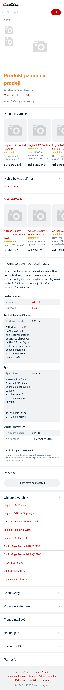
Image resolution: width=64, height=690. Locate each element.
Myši (8, 19)
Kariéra (45, 680)
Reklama (20, 680)
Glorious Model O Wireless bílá (21, 521)
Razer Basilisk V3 (13, 562)
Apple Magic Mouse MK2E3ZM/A (22, 546)
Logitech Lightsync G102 (17, 530)
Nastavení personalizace (21, 676)
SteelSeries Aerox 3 (15, 571)
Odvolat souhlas (48, 676)
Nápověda (22, 672)
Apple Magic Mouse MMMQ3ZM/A (22, 554)
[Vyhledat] (56, 12)
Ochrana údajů (40, 672)
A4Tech (36, 302)
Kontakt (33, 680)
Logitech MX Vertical (15, 505)
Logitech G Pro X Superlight (19, 513)
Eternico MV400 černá (16, 579)
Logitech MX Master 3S (16, 538)
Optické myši (11, 186)
